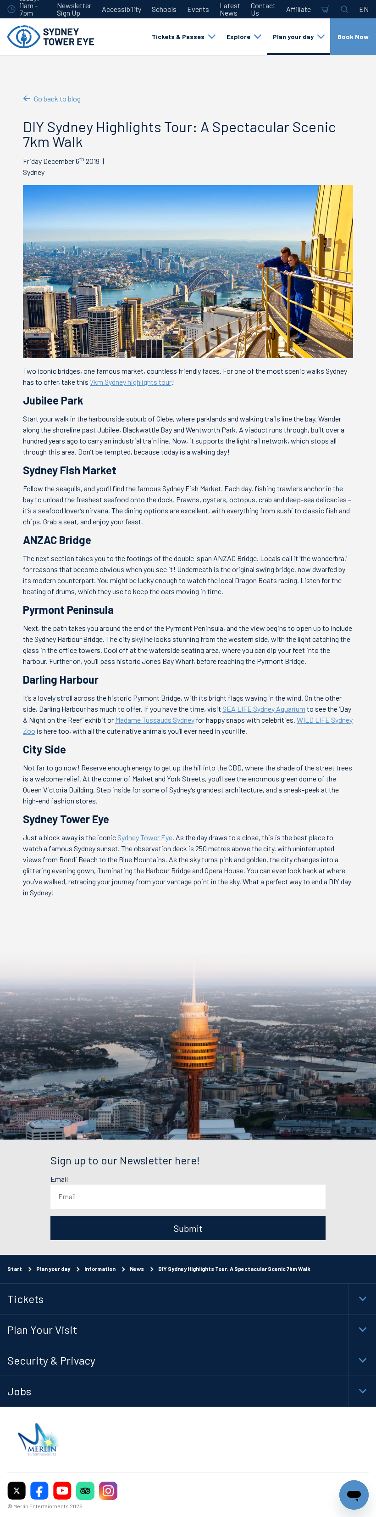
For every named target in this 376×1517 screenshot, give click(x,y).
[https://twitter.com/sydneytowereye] (16, 1490)
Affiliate (298, 9)
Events (198, 9)
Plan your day (53, 1268)
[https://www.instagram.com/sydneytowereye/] (108, 1490)
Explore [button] (238, 36)
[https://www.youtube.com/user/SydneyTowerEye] (62, 1490)
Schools (164, 9)
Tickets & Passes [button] (178, 36)
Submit (188, 1228)
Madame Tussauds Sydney (154, 719)
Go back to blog (57, 98)
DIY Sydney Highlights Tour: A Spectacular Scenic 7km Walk (234, 1268)
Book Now (353, 36)
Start (14, 1268)
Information (100, 1268)
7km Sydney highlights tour (130, 381)
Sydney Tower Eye (144, 837)
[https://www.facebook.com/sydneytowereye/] (39, 1490)
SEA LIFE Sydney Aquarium (263, 708)
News (137, 1268)
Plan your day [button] (293, 36)
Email (59, 1178)
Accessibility (121, 9)
